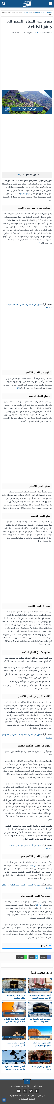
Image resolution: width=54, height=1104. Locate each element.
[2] (18, 388)
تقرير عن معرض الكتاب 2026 (41, 1068)
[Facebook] (37, 1091)
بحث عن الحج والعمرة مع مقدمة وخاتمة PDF (40, 1020)
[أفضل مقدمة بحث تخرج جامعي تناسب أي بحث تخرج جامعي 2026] (14, 1057)
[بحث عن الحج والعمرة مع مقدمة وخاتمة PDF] (40, 1009)
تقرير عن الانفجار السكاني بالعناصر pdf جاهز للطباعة (28, 306)
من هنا (33, 865)
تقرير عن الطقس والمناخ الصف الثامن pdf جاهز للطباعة (27, 886)
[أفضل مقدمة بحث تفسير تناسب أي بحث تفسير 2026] (40, 985)
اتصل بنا (31, 1095)
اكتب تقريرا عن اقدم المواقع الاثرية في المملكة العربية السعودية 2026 (42, 1047)
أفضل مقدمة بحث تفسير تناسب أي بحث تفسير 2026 (40, 998)
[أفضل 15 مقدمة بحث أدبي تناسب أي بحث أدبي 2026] (14, 1033)
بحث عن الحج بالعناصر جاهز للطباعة (16, 996)
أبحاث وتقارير (28, 12)
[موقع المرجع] (27, 4)
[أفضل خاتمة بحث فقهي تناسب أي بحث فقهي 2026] (14, 1009)
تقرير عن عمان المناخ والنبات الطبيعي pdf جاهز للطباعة (27, 736)
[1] (40, 243)
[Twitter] (31, 1091)
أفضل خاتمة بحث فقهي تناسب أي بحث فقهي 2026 (14, 1022)
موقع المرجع (25, 193)
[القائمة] (50, 3)
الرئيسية (49, 12)
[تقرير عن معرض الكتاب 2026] (40, 1057)
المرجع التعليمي (39, 12)
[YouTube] (19, 1091)
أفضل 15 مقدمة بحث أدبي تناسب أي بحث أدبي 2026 (16, 1045)
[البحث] (3, 3)
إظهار (17, 175)
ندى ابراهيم (39, 32)
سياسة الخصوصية (17, 1095)
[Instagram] (25, 1091)
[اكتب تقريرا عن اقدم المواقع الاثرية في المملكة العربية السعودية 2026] (40, 1033)
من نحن (41, 1095)
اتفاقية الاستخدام (27, 1099)
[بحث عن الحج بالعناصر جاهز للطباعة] (14, 985)
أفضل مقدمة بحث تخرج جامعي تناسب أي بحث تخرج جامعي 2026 (15, 1069)
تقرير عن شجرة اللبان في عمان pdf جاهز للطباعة (30, 847)
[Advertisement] (27, 62)
